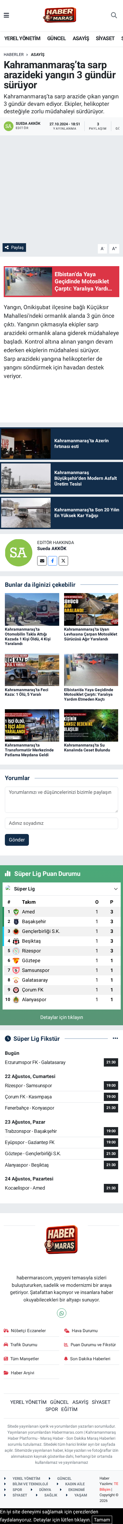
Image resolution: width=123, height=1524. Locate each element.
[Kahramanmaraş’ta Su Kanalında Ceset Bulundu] (91, 725)
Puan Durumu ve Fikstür (93, 1344)
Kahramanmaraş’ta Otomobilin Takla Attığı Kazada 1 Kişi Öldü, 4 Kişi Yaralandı (28, 636)
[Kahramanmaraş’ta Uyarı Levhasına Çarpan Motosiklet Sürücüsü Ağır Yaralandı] (91, 609)
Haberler (14, 54)
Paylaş (17, 247)
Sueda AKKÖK (51, 548)
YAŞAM (80, 1495)
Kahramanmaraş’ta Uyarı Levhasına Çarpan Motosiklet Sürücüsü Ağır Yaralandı (90, 634)
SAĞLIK (50, 1495)
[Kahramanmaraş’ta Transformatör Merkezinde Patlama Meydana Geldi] (32, 725)
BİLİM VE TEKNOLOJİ (30, 1484)
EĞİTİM (69, 1409)
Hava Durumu (85, 1330)
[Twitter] (63, 561)
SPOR (51, 1409)
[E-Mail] (42, 561)
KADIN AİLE (74, 1484)
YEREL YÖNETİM (22, 38)
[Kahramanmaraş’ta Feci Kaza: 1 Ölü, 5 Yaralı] (32, 669)
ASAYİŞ (81, 38)
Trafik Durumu (23, 1344)
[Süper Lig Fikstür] (115, 1038)
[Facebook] (52, 561)
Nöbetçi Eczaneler (28, 1330)
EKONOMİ (76, 1490)
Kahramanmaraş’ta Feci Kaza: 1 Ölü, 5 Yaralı (26, 692)
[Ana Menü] (6, 15)
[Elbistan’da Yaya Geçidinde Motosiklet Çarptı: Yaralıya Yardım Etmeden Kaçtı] (91, 669)
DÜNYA (44, 1490)
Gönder (17, 840)
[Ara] (114, 15)
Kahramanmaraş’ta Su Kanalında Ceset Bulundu (87, 747)
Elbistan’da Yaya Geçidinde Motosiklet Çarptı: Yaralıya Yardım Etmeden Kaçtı (88, 694)
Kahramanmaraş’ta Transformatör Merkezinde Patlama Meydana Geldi (29, 750)
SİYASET (105, 38)
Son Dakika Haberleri (90, 1358)
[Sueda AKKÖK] (18, 552)
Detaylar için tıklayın (61, 1017)
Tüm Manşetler (24, 1358)
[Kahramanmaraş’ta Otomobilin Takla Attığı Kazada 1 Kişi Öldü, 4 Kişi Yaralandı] (32, 609)
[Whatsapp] (61, 1313)
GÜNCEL (56, 38)
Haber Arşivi (22, 1372)
